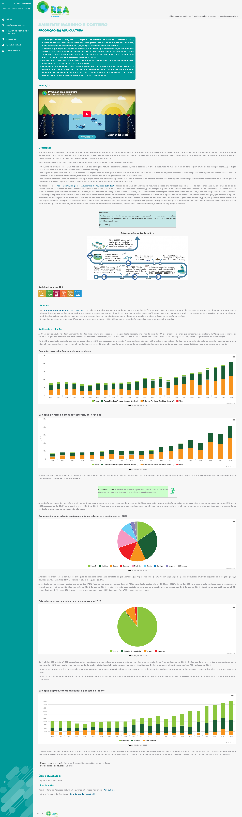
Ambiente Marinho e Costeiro (205, 16)
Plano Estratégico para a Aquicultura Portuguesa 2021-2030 (85, 186)
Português (26, 4)
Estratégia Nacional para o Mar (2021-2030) (64, 310)
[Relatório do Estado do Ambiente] (53, 9)
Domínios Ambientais (183, 16)
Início (171, 16)
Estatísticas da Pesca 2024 (82, 794)
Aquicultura (109, 790)
